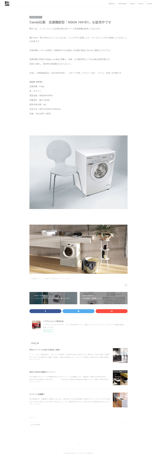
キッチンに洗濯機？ (37, 394)
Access (140, 4)
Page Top (78, 443)
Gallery (132, 4)
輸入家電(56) (54, 278)
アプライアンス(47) (64, 278)
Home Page (122, 4)
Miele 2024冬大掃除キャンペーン (42, 372)
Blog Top (112, 4)
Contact (149, 4)
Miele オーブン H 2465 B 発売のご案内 (44, 349)
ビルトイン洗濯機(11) (45, 278)
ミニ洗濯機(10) (33, 278)
